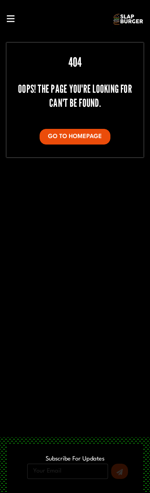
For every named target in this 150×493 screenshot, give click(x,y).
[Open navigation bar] (10, 18)
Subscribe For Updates (75, 459)
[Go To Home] (128, 19)
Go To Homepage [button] (75, 137)
